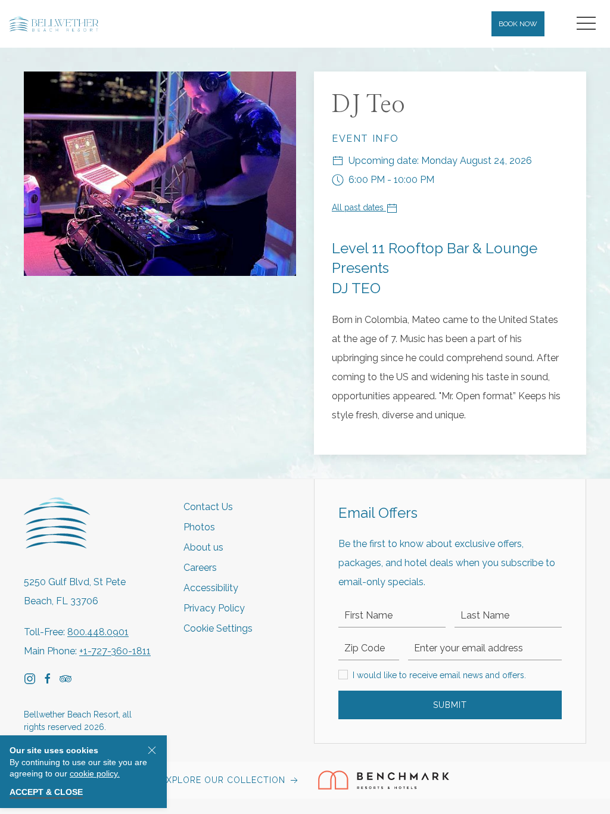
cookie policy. (95, 773)
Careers (200, 567)
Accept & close (46, 792)
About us (203, 547)
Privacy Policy (214, 608)
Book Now (518, 24)
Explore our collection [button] (224, 780)
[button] (586, 24)
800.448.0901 (98, 632)
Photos (199, 527)
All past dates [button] (359, 207)
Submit (450, 705)
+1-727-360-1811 (115, 651)
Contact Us (208, 506)
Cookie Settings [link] (218, 628)
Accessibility (210, 588)
